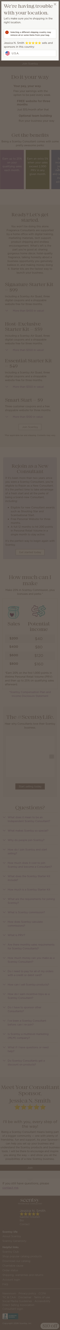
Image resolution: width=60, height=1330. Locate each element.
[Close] (55, 4)
